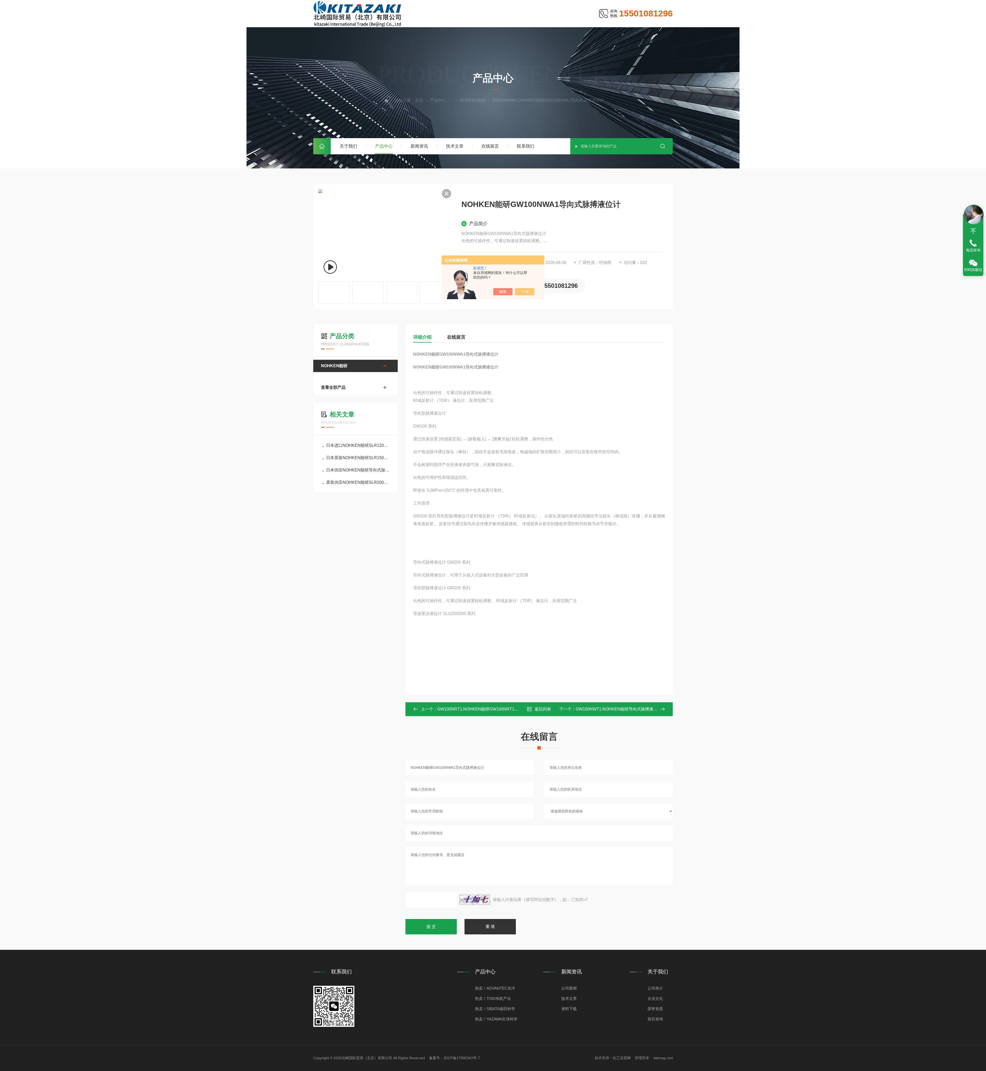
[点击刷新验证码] (474, 900)
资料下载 (569, 1009)
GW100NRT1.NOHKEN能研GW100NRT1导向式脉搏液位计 (492, 709)
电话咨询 (973, 250)
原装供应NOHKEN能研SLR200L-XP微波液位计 (358, 482)
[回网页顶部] (973, 231)
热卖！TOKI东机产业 (493, 998)
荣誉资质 (655, 1009)
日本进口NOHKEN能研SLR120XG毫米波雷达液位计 (358, 445)
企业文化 (655, 998)
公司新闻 (569, 988)
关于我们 (348, 146)
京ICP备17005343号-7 (461, 1058)
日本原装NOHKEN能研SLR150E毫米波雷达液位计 (358, 458)
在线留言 (490, 146)
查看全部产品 (333, 387)
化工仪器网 (622, 1058)
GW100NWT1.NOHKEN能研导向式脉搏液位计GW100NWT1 (631, 709)
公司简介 (655, 988)
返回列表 (543, 709)
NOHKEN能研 (473, 100)
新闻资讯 (419, 146)
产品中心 (384, 146)
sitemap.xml (663, 1058)
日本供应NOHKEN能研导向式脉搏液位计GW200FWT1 (358, 470)
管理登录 (642, 1058)
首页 (322, 146)
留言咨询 (655, 1019)
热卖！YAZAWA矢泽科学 (496, 1019)
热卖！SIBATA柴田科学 (495, 1009)
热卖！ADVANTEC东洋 (495, 988)
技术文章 (454, 146)
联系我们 (525, 146)
